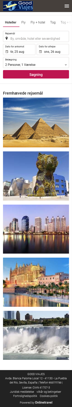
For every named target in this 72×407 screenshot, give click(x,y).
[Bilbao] (36, 175)
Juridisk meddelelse (22, 391)
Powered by (36, 402)
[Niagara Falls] (36, 335)
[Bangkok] (36, 229)
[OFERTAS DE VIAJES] (18, 6)
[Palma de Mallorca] (36, 282)
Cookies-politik (49, 396)
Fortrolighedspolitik (25, 396)
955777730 (55, 382)
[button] (67, 6)
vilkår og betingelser (49, 391)
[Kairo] (36, 123)
